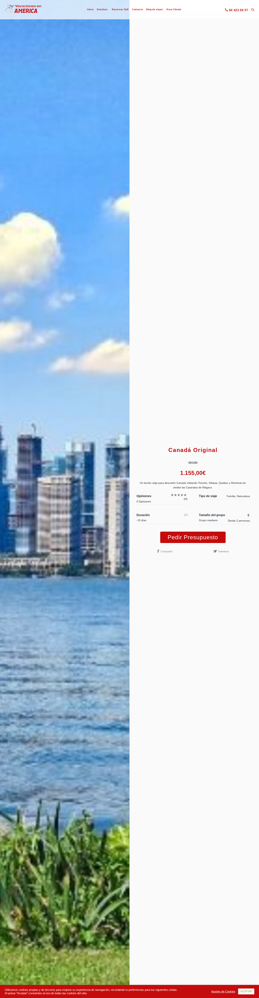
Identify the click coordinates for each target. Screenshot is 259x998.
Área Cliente (173, 9)
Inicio (90, 9)
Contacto (137, 9)
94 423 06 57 (238, 10)
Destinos (102, 9)
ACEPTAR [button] (246, 991)
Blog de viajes (154, 9)
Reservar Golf (120, 9)
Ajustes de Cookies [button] (223, 991)
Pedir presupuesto (193, 537)
